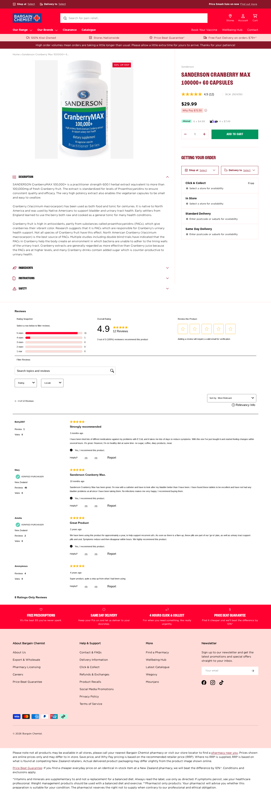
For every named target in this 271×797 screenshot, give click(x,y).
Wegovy (151, 674)
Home (16, 54)
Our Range (20, 30)
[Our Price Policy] (205, 110)
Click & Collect (90, 666)
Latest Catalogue (157, 666)
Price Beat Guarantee (27, 681)
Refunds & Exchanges (94, 674)
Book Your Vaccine (204, 29)
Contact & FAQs (91, 652)
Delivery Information (94, 659)
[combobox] (134, 18)
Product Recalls (90, 681)
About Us (19, 652)
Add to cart (235, 134)
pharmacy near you (224, 752)
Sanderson (187, 66)
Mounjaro (152, 681)
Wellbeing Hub (232, 29)
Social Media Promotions (97, 689)
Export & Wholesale (26, 659)
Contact (252, 29)
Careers (18, 674)
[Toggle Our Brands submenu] (56, 30)
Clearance (70, 30)
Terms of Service (91, 703)
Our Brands (45, 30)
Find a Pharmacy (157, 652)
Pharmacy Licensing (26, 666)
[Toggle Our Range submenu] (31, 30)
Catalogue (89, 30)
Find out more (248, 4)
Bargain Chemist (32, 733)
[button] (255, 18)
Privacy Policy (89, 696)
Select (31, 4)
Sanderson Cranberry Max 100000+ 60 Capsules (46, 54)
